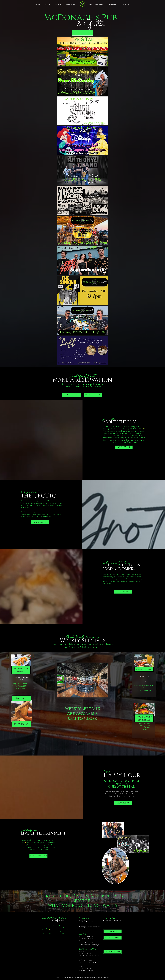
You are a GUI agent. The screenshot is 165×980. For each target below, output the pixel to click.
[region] (21, 670)
